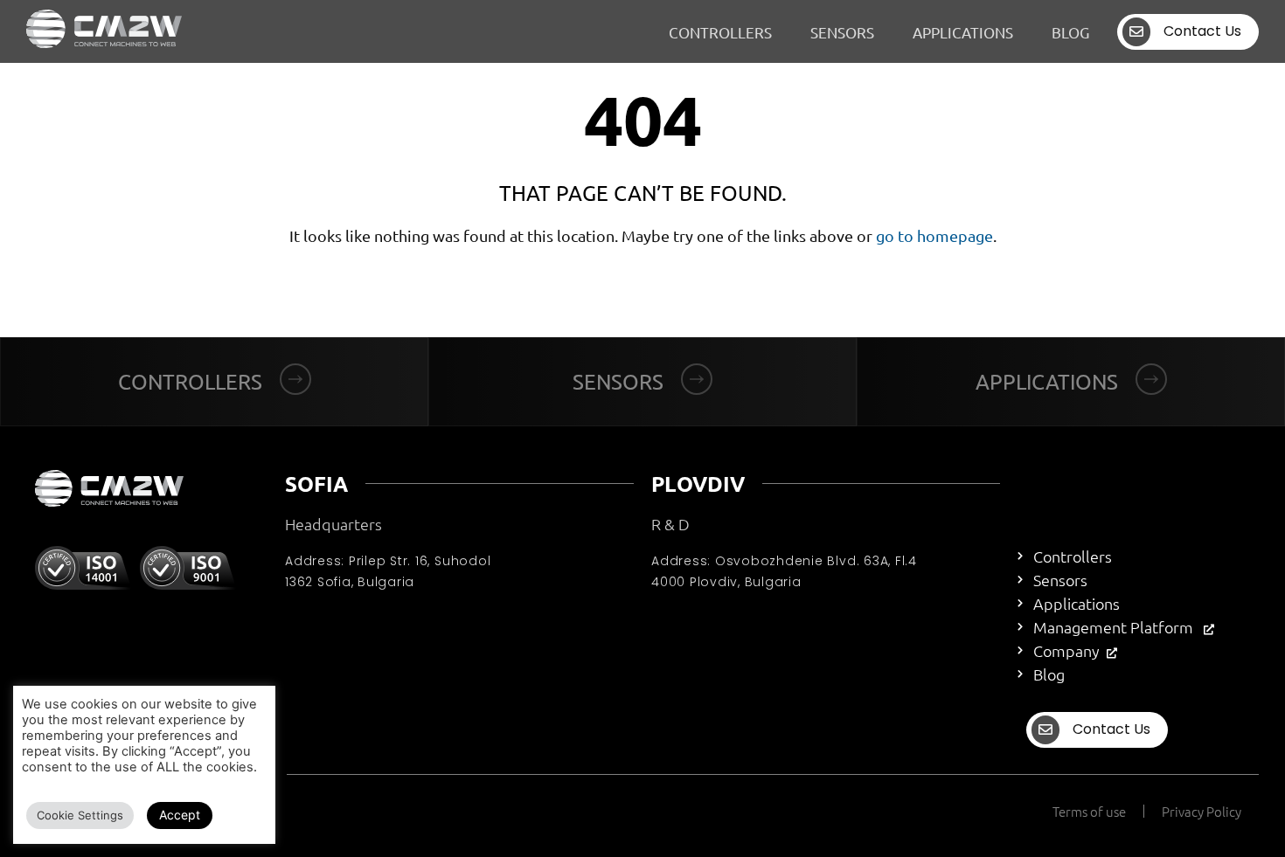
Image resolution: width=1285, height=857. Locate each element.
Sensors (842, 32)
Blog (1070, 32)
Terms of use (1089, 811)
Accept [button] (179, 814)
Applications (963, 32)
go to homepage (934, 235)
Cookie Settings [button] (80, 815)
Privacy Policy (1201, 811)
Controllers (720, 32)
